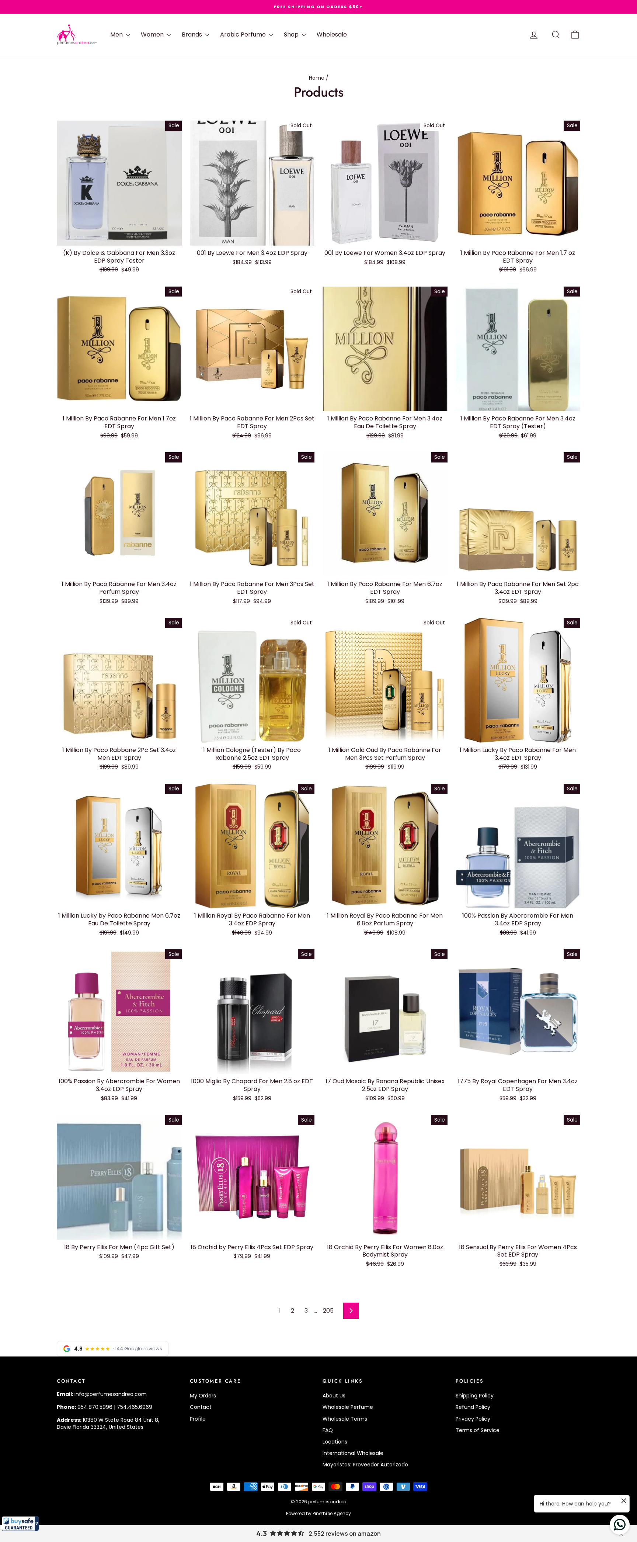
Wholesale (332, 34)
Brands (192, 34)
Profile (198, 1419)
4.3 (261, 1533)
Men (117, 34)
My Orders (203, 1395)
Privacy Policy (473, 1419)
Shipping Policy (475, 1395)
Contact (201, 1407)
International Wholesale (353, 1453)
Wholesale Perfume (348, 1407)
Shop (292, 34)
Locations (335, 1441)
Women (153, 34)
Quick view (119, 238)
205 (328, 1310)
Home (316, 78)
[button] (20, 1523)
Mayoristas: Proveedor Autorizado (365, 1464)
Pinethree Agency (332, 1513)
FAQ (328, 1430)
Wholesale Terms (345, 1419)
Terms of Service (477, 1430)
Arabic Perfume (243, 34)
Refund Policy (473, 1407)
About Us (334, 1395)
